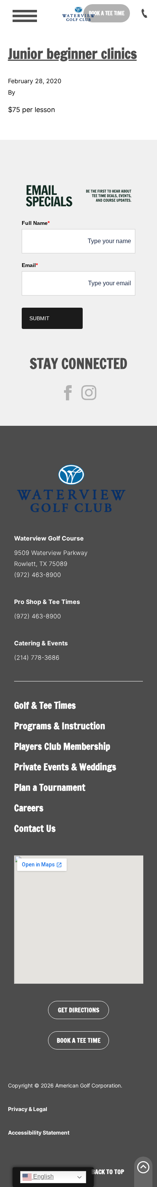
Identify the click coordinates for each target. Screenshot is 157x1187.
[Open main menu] (19, 13)
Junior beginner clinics (72, 53)
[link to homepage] (78, 13)
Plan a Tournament (49, 787)
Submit (39, 318)
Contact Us (35, 828)
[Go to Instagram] (88, 392)
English (43, 1176)
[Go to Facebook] (67, 392)
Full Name (36, 223)
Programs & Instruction (59, 726)
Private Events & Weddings (65, 767)
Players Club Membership (62, 746)
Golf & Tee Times (45, 705)
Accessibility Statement (38, 1132)
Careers (28, 808)
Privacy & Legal (27, 1109)
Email (30, 265)
